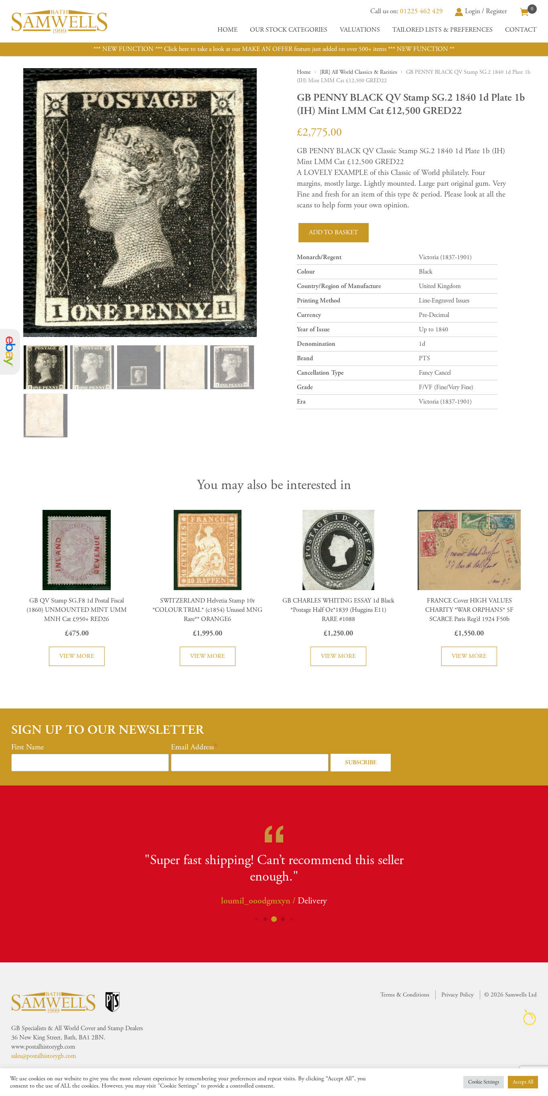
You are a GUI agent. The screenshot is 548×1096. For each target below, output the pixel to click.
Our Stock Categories (288, 30)
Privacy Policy (457, 995)
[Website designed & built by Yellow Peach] (530, 1017)
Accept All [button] (523, 1082)
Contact (521, 30)
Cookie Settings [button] (483, 1082)
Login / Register (486, 11)
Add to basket (333, 232)
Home (227, 30)
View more (76, 656)
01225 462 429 (421, 11)
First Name (27, 747)
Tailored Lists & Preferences (442, 30)
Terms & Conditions (404, 995)
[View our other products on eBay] (10, 352)
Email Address (192, 747)
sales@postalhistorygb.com (43, 1056)
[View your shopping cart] (524, 11)
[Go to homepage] (59, 21)
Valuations (360, 30)
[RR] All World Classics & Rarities (358, 72)
